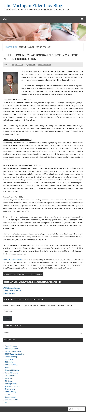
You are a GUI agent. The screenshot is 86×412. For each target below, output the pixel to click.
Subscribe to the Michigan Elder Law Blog (24, 299)
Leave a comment (44, 65)
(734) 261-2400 (9, 293)
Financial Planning (12, 370)
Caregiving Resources (13, 351)
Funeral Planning (11, 373)
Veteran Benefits (11, 400)
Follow (7, 318)
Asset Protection (11, 346)
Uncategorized (10, 397)
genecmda (31, 65)
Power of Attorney (35, 274)
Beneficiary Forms (11, 348)
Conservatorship (11, 356)
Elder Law (7, 274)
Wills (7, 402)
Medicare (8, 381)
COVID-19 (9, 359)
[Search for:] (43, 332)
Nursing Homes (11, 383)
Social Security (10, 392)
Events (7, 367)
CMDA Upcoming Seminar (14, 354)
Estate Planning (19, 274)
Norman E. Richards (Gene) (12, 259)
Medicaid (8, 378)
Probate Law (10, 389)
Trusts (7, 394)
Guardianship (10, 375)
